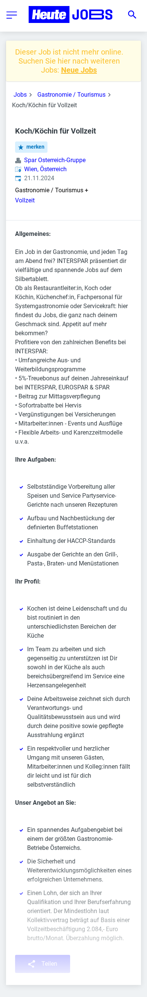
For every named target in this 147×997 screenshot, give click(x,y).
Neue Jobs (79, 69)
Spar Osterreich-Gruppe (55, 160)
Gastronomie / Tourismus (71, 94)
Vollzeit (25, 200)
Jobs (20, 94)
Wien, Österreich (45, 169)
